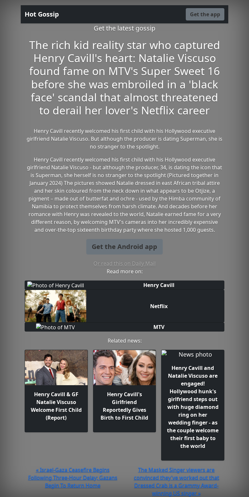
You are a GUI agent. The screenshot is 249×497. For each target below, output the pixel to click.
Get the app (205, 14)
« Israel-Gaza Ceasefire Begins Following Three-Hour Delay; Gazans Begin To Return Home (72, 477)
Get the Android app (124, 246)
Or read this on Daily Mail (124, 263)
